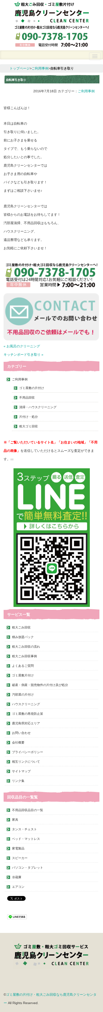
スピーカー (20, 858)
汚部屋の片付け (23, 694)
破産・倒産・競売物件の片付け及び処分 (40, 685)
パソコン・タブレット (27, 867)
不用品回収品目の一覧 (27, 810)
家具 (15, 819)
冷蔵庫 (16, 877)
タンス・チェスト (24, 829)
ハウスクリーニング (26, 704)
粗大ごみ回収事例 (24, 656)
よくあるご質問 (23, 666)
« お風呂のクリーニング (22, 346)
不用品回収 (27, 397)
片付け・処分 (28, 417)
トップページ (20, 68)
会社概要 (18, 742)
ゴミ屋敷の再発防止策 (27, 713)
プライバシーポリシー (27, 752)
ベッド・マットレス (26, 839)
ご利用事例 (40, 68)
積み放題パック (23, 637)
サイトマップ (21, 771)
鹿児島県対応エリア (26, 723)
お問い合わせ (21, 733)
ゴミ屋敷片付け (23, 675)
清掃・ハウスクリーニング (38, 407)
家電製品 (18, 848)
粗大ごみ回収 (21, 627)
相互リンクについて (26, 761)
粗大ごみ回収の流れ (26, 646)
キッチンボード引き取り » (23, 354)
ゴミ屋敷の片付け (31, 388)
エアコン (18, 887)
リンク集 (18, 781)
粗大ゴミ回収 (28, 426)
